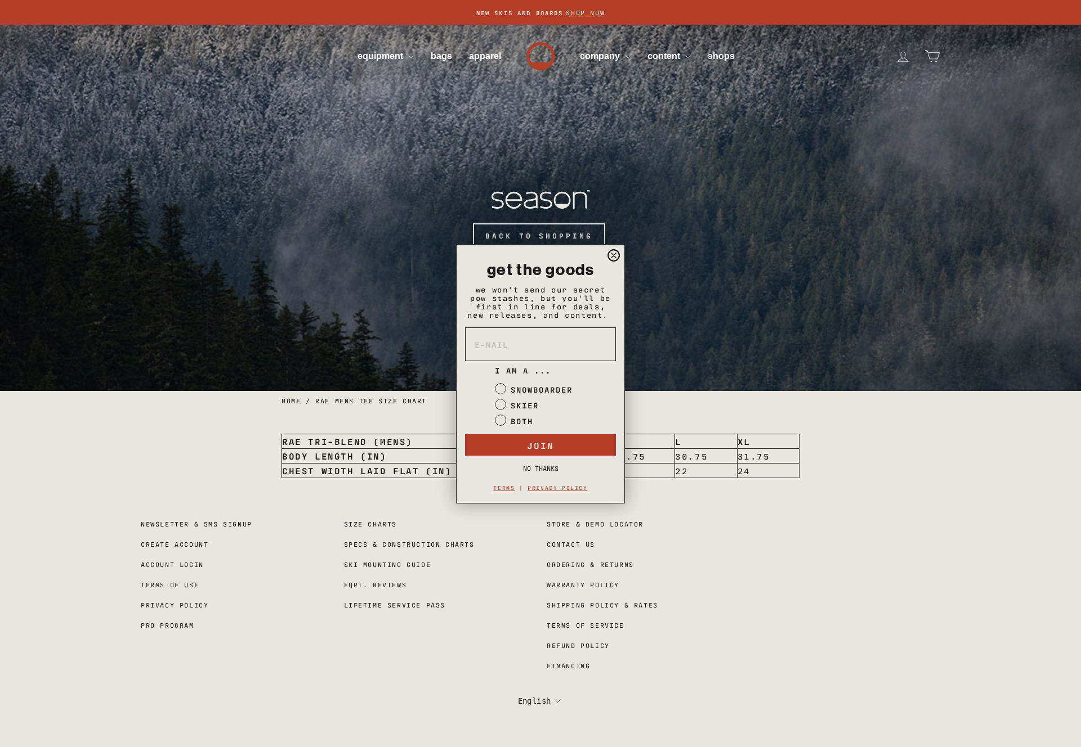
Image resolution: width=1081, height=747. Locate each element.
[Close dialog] (613, 255)
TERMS (504, 487)
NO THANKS (541, 468)
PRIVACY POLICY (557, 487)
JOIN (540, 445)
